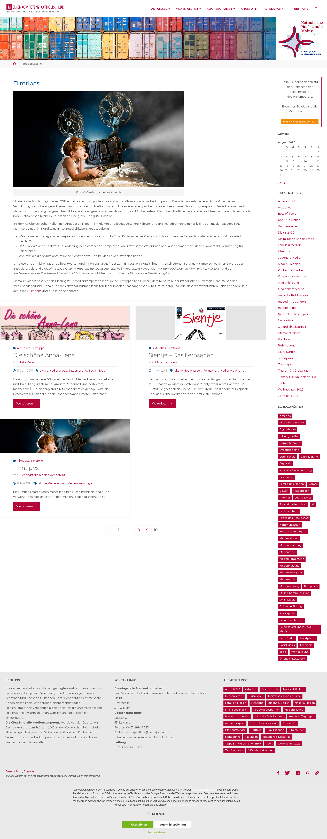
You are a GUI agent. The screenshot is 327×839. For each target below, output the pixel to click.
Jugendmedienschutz (293, 504)
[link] (317, 8)
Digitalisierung (309, 456)
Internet (285, 497)
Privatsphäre (287, 613)
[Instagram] (298, 773)
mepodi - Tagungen (301, 716)
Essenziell (158, 813)
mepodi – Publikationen (294, 295)
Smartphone (307, 638)
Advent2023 (286, 201)
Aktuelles (23, 348)
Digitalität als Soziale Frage (296, 239)
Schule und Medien (291, 620)
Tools (281, 383)
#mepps (285, 415)
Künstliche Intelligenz (293, 531)
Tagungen (285, 364)
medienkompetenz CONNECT (299, 121)
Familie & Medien (289, 245)
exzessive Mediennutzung (296, 470)
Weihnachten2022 (290, 389)
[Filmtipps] (65, 436)
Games (313, 484)
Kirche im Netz (289, 511)
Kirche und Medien (291, 270)
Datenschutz (287, 456)
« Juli (281, 183)
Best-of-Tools (287, 213)
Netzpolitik (311, 586)
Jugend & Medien (290, 257)
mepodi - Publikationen (269, 716)
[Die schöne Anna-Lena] (65, 323)
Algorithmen (288, 429)
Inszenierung (78, 370)
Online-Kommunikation (294, 593)
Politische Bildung (291, 606)
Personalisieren (156, 832)
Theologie (306, 645)
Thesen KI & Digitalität (293, 370)
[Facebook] (278, 773)
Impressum (31, 771)
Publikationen (287, 345)
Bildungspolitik (289, 436)
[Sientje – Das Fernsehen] (201, 323)
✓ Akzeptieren (137, 824)
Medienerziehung (232, 370)
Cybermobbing (289, 449)
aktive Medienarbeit (53, 370)
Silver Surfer (286, 351)
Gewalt (284, 490)
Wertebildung (299, 651)
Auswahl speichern (173, 824)
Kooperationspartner (292, 276)
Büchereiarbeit (288, 226)
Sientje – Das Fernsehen (181, 355)
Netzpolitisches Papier (293, 314)
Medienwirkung (289, 586)
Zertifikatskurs (288, 395)
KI (313, 504)
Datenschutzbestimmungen (182, 804)
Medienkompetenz (291, 289)
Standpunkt (286, 358)
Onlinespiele (287, 599)
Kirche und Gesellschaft (294, 517)
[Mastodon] (307, 773)
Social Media (97, 370)
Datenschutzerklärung (204, 789)
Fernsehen (210, 370)
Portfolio (37, 460)
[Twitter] (287, 773)
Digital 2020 (286, 232)
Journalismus (303, 497)
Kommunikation (290, 524)
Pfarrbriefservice (289, 333)
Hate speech (301, 490)
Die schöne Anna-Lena (44, 355)
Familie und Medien (292, 484)
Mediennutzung (289, 565)
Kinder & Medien (289, 264)
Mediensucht (288, 579)
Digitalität (285, 463)
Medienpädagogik (80, 483)
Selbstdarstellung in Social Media (296, 629)
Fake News (286, 477)
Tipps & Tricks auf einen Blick (297, 377)
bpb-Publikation (289, 220)
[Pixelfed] (317, 773)
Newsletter (285, 320)
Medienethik (287, 552)
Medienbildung (288, 282)
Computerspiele (290, 443)
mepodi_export (288, 307)
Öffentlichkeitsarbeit (292, 326)
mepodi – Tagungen (292, 301)
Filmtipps (35, 291)
